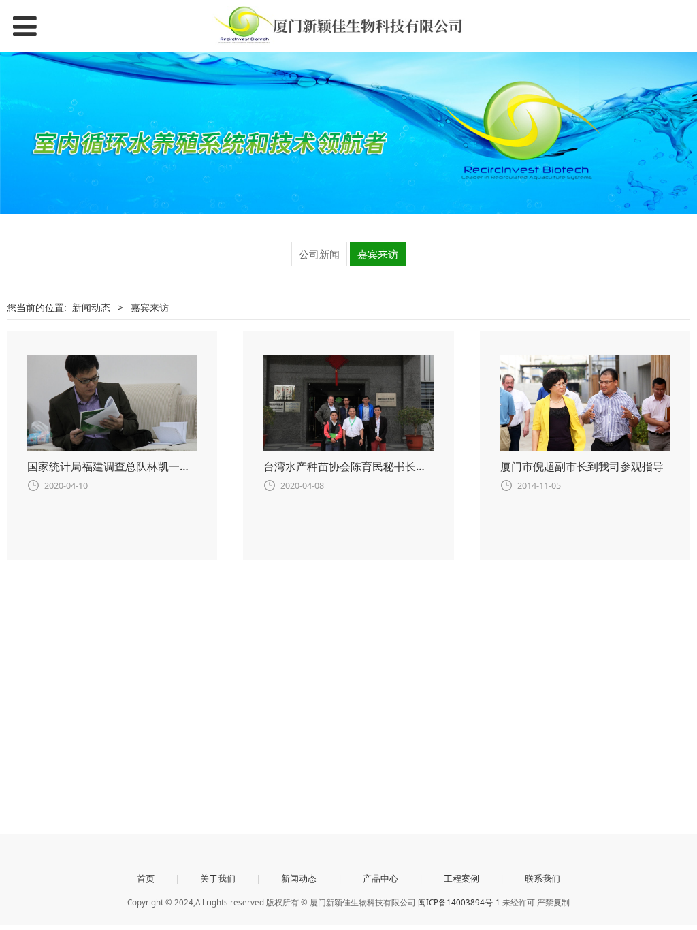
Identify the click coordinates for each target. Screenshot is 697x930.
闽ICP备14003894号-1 (459, 902)
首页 (146, 878)
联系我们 (542, 878)
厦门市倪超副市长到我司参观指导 (582, 466)
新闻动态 (91, 307)
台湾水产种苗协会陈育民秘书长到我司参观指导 (377, 466)
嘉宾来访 (377, 254)
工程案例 (461, 878)
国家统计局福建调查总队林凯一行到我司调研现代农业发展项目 (179, 466)
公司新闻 (319, 254)
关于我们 (218, 878)
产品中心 (380, 878)
